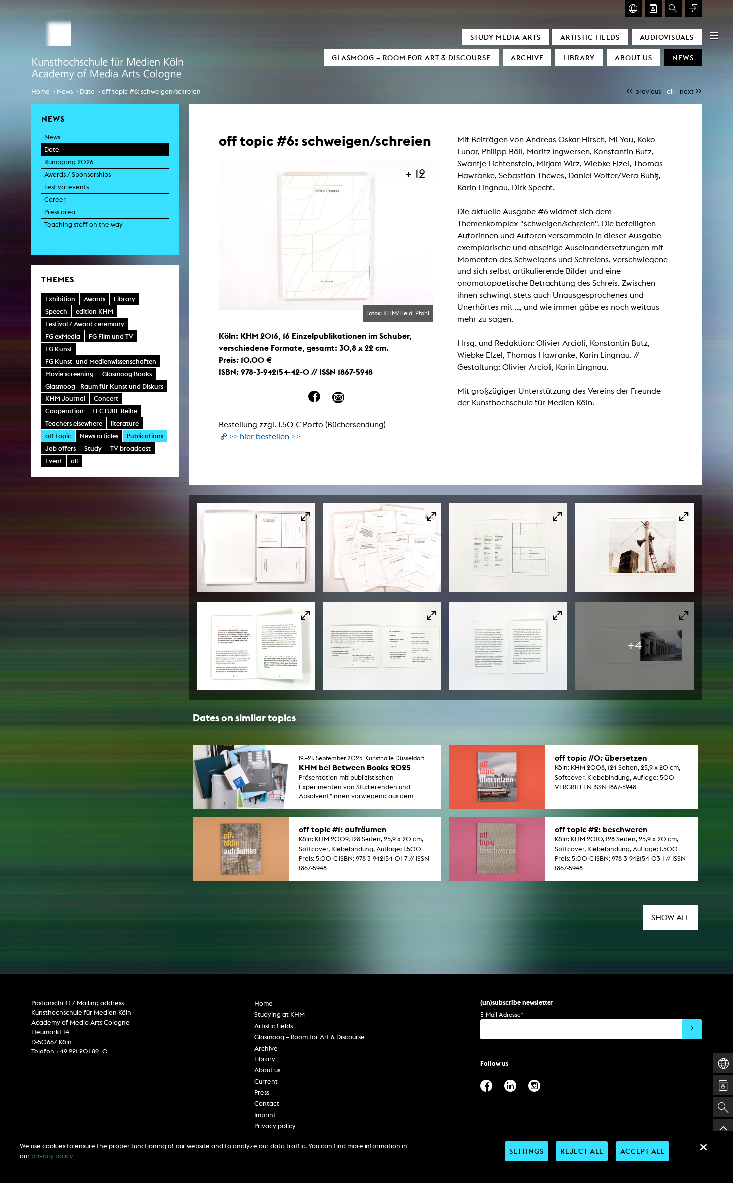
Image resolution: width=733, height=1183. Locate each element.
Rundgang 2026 (68, 162)
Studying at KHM (279, 1014)
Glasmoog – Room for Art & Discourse (411, 57)
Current (266, 1081)
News (683, 57)
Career (55, 199)
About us (633, 57)
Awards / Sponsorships (77, 174)
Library (579, 57)
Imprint (265, 1115)
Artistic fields (590, 37)
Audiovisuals (667, 37)
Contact (266, 1103)
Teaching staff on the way (83, 224)
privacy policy (52, 1156)
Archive (527, 57)
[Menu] (714, 36)
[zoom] (256, 547)
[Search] (673, 8)
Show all (670, 917)
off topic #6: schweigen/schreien (151, 91)
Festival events (66, 187)
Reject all (581, 1151)
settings (526, 1151)
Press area (59, 212)
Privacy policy (275, 1126)
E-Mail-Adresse (501, 1014)
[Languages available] (633, 8)
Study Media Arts (505, 37)
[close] (703, 1147)
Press (261, 1092)
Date (87, 91)
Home (40, 91)
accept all (642, 1151)
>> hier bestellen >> (264, 436)
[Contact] (653, 8)
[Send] (692, 1029)
